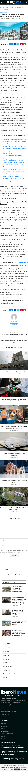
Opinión (5, 663)
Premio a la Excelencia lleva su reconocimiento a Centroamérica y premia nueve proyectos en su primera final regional (19, 601)
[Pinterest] (19, 574)
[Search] (24, 2)
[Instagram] (16, 574)
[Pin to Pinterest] (21, 44)
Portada (2, 7)
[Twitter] (12, 574)
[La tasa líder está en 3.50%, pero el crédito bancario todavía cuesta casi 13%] (14, 360)
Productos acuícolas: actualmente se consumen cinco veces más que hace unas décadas (14, 142)
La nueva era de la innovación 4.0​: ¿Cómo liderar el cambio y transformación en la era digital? (13, 158)
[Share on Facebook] (15, 44)
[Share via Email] (24, 44)
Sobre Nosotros (5, 714)
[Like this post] (11, 44)
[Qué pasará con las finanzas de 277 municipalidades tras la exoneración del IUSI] (6, 589)
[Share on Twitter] (18, 44)
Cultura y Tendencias (7, 733)
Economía (6, 659)
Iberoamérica (7, 648)
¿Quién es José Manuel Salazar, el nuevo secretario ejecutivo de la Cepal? (13, 165)
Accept (17, 769)
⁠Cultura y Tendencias (9, 674)
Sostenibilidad (7, 666)
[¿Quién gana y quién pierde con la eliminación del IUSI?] (14, 469)
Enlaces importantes (8, 711)
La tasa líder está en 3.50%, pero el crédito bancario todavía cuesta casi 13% (18, 612)
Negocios (6, 655)
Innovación (6, 670)
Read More (23, 769)
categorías (5, 720)
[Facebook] (8, 574)
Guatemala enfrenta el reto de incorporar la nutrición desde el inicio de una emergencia (18, 633)
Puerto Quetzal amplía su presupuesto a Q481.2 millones (19, 622)
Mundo (5, 677)
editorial (7, 18)
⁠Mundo (3, 738)
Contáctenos (4, 716)
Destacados (6, 651)
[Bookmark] (26, 353)
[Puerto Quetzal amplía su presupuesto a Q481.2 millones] (6, 623)
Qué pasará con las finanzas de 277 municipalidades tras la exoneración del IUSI (18, 589)
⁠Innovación (4, 728)
